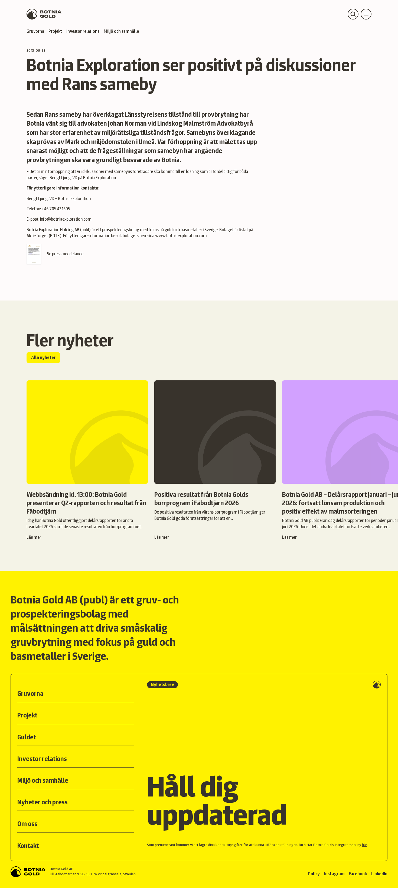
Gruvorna (35, 31)
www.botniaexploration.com (181, 236)
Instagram (334, 874)
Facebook (358, 874)
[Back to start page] (44, 14)
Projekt (55, 31)
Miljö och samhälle (121, 31)
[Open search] (353, 14)
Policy (314, 874)
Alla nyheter (43, 357)
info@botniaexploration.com (65, 219)
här (364, 844)
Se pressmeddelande (65, 254)
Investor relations (82, 31)
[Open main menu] (366, 14)
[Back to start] (28, 871)
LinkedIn (379, 874)
